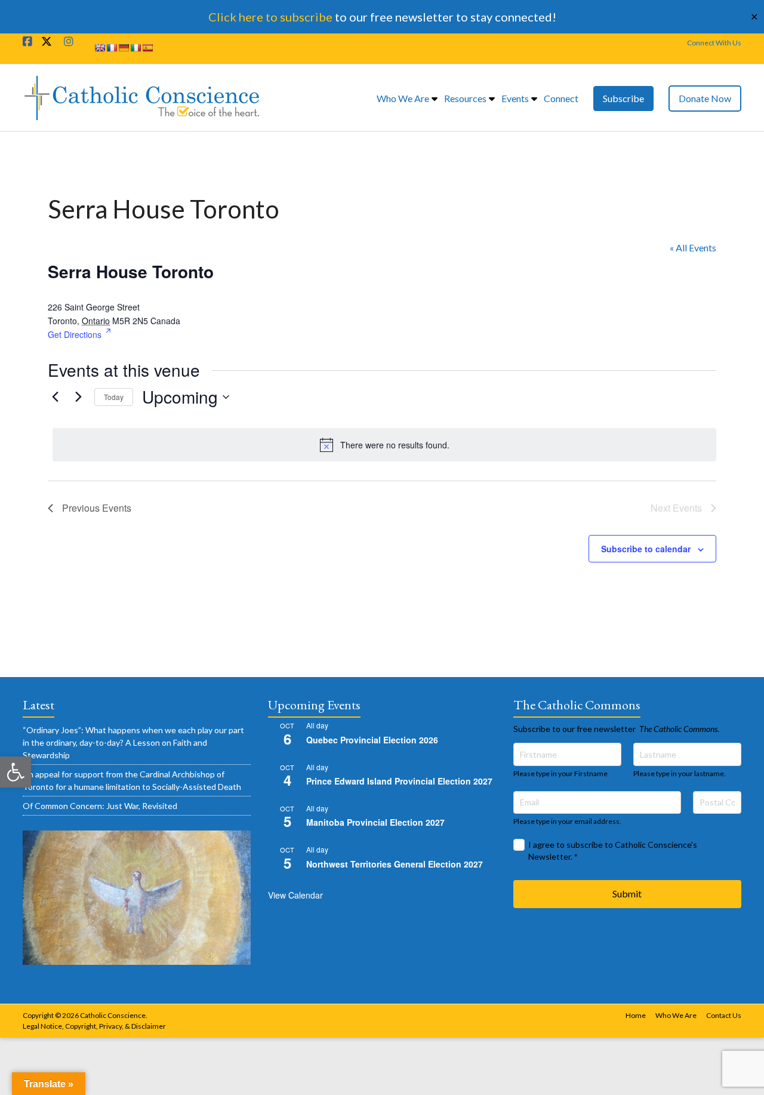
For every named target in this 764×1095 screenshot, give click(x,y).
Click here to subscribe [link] (270, 17)
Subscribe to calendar (646, 549)
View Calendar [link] (295, 895)
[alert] (384, 445)
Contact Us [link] (723, 1015)
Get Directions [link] (74, 334)
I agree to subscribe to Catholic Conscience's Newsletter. (612, 850)
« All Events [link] (693, 247)
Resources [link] (465, 98)
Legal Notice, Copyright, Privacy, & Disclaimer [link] (94, 1026)
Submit (627, 893)
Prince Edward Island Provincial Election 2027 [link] (399, 781)
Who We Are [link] (403, 98)
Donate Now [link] (705, 98)
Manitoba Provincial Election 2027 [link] (375, 822)
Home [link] (636, 1015)
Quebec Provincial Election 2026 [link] (372, 740)
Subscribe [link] (623, 98)
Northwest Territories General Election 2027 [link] (394, 864)
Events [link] (515, 98)
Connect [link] (561, 98)
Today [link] (114, 397)
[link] (15, 772)
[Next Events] (78, 397)
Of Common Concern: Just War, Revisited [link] (100, 806)
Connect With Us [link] (714, 42)
